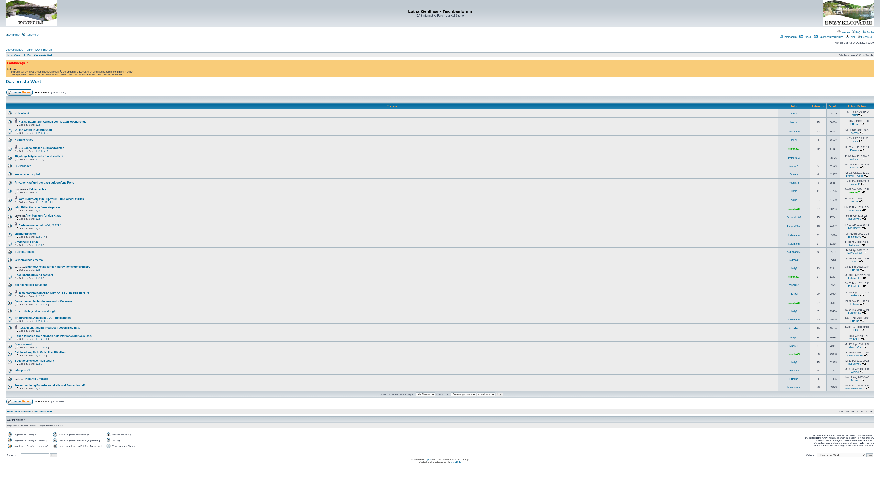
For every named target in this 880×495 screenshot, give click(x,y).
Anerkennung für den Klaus (43, 215)
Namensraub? (24, 139)
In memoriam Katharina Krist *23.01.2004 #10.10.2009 (54, 293)
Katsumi (854, 150)
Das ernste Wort (43, 55)
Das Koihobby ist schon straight (35, 311)
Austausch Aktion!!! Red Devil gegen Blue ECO (49, 327)
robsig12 (794, 268)
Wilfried (855, 372)
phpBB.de (456, 462)
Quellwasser (23, 166)
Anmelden (14, 34)
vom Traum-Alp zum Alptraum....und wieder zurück (51, 199)
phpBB (428, 459)
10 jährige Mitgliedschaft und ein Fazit (39, 156)
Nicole (854, 201)
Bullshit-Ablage (25, 251)
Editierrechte (37, 189)
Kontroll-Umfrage (36, 378)
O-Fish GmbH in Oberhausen (33, 130)
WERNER (854, 339)
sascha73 (794, 148)
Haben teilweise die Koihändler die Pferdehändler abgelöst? (53, 336)
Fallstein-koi (854, 278)
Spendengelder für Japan (31, 284)
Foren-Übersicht (16, 55)
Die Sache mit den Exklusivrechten (41, 148)
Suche (870, 32)
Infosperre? (22, 370)
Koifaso (855, 295)
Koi (29, 55)
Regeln (807, 37)
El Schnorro (854, 236)
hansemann (793, 387)
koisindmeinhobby (855, 388)
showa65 (794, 370)
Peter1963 (794, 158)
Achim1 (855, 380)
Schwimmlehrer (854, 355)
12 (50, 202)
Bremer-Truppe (854, 175)
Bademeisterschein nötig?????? (40, 225)
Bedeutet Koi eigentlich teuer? (34, 360)
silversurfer (854, 347)
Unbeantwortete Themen (19, 49)
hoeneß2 (794, 182)
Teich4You (794, 131)
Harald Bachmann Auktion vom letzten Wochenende (52, 121)
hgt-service (854, 218)
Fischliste (866, 37)
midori (794, 199)
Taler (852, 37)
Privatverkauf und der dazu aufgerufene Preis (44, 182)
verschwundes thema (29, 260)
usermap (846, 32)
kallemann (794, 235)
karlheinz (855, 159)
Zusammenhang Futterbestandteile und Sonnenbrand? (50, 385)
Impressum (790, 37)
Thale (794, 191)
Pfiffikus (854, 124)
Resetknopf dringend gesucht (34, 275)
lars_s (793, 122)
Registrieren (32, 34)
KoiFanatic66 (794, 251)
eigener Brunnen (25, 233)
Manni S (793, 345)
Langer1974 (793, 226)
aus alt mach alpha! (27, 174)
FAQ (858, 32)
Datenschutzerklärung (830, 37)
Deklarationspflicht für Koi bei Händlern (40, 352)
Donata (794, 174)
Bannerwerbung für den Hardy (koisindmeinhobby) (58, 266)
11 (46, 202)
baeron (855, 133)
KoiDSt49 (794, 260)
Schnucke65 (794, 217)
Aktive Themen (43, 49)
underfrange (854, 210)
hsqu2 (793, 337)
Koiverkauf (22, 113)
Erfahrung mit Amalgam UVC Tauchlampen (43, 317)
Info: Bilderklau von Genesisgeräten (38, 207)
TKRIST (793, 293)
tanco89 (793, 166)
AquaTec (794, 328)
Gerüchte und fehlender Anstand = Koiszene (43, 301)
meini (794, 113)
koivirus (854, 304)
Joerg (855, 261)
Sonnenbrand (23, 344)
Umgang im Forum (27, 242)
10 (42, 202)
